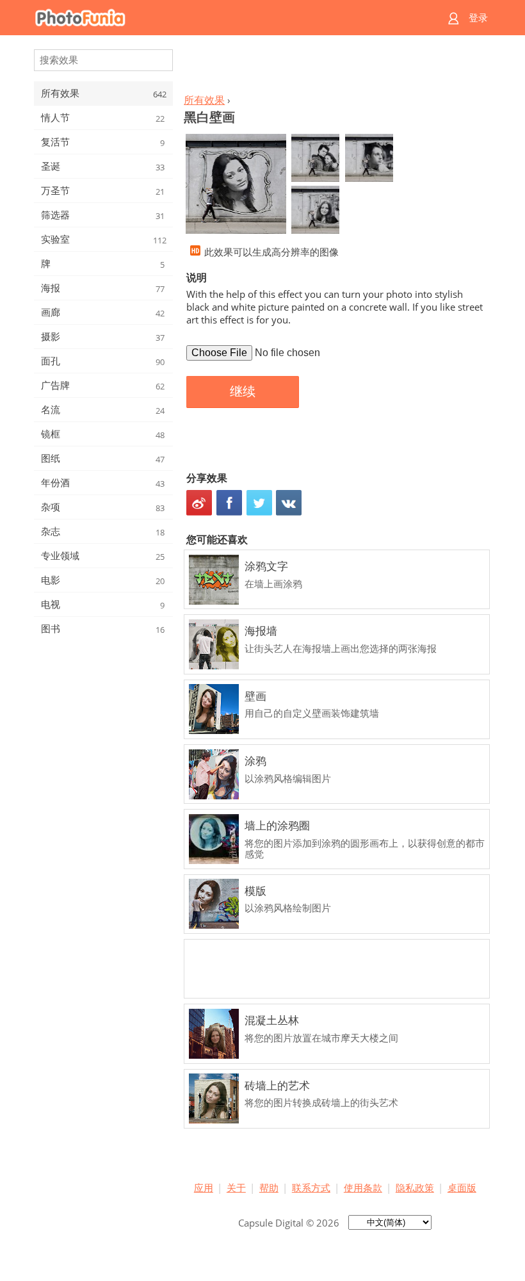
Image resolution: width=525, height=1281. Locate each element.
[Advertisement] (334, 68)
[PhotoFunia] (213, 17)
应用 (203, 1187)
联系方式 (311, 1187)
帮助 (269, 1187)
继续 (242, 391)
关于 (236, 1187)
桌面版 (462, 1187)
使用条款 (363, 1187)
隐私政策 (415, 1187)
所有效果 (204, 100)
